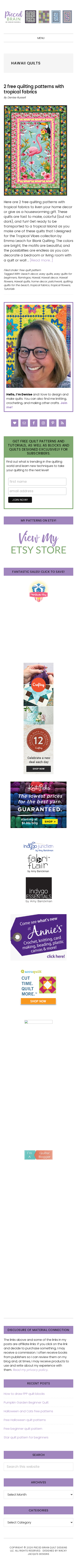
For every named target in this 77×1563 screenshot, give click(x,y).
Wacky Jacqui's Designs (47, 1552)
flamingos (24, 277)
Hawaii (36, 277)
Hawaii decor (49, 277)
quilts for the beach (16, 285)
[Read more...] (41, 260)
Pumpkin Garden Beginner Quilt (26, 1402)
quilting (67, 281)
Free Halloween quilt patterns (25, 1420)
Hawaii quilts (22, 281)
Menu (41, 38)
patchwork (55, 281)
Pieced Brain (38, 17)
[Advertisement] (38, 1101)
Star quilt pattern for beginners (26, 1437)
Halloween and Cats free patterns (28, 1411)
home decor (39, 281)
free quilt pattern (30, 270)
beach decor (29, 274)
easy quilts (46, 274)
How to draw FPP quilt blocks (24, 1394)
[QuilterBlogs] (38, 1155)
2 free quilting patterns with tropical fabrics (34, 89)
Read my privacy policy (30, 1370)
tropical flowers (60, 285)
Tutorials (9, 289)
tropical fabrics (39, 285)
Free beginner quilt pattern (23, 1429)
